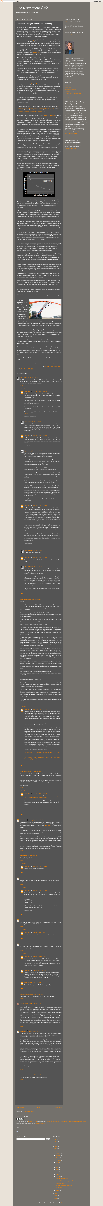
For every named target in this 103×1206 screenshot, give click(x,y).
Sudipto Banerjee (33, 83)
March (57, 1174)
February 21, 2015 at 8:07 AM (36, 820)
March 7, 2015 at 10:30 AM (30, 920)
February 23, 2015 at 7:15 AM (40, 505)
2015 (55, 1151)
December (58, 1153)
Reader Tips (68, 87)
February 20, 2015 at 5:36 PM (34, 771)
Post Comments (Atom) (28, 1111)
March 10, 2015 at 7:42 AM (39, 970)
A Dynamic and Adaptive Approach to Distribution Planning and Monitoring (37, 107)
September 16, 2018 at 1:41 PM (34, 1075)
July (57, 1165)
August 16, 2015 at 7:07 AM (35, 1031)
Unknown (22, 878)
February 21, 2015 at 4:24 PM (34, 421)
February (58, 1176)
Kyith (21, 377)
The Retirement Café (32, 7)
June (57, 1167)
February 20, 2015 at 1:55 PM (40, 709)
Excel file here (47, 825)
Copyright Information (70, 89)
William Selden (24, 1003)
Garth (21, 920)
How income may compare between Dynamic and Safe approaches (38, 110)
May (57, 1169)
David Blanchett (22, 83)
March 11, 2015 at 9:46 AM (34, 982)
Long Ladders (59, 1187)
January (58, 1190)
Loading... (67, 97)
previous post (36, 52)
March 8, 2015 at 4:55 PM (30, 944)
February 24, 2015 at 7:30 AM (40, 557)
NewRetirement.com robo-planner (73, 93)
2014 (55, 1193)
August (57, 1162)
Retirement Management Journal (74, 132)
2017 (55, 1146)
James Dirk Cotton (32, 1121)
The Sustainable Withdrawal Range (64, 1185)
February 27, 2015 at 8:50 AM (33, 878)
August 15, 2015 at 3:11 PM (34, 1003)
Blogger (63, 1202)
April (57, 1172)
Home (39, 1107)
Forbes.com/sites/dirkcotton (71, 34)
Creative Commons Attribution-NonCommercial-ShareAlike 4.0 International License (66, 1121)
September (58, 1160)
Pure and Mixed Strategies (49, 363)
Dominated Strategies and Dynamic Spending (66, 1181)
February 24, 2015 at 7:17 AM (40, 866)
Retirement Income (25, 994)
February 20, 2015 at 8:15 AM (31, 377)
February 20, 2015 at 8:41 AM (40, 391)
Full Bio (67, 85)
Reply (21, 385)
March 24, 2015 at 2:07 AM (36, 994)
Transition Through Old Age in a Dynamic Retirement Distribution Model (42, 796)
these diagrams (53, 537)
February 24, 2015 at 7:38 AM (35, 566)
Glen (21, 855)
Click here (67, 21)
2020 (55, 1139)
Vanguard (26, 413)
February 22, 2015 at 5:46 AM (40, 435)
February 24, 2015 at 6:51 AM (30, 855)
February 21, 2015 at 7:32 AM (40, 793)
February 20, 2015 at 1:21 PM (34, 599)
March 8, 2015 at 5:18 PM (39, 956)
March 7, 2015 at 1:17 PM (39, 932)
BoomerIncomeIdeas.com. (71, 148)
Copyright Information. (40, 1123)
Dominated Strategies (30, 40)
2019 (55, 1141)
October (58, 1157)
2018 (55, 1144)
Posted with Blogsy (57, 366)
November (58, 1155)
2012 (55, 1198)
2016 (55, 1148)
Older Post (58, 1107)
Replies (24, 388)
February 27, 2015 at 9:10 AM (40, 890)
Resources (67, 91)
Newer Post (20, 1107)
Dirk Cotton (27, 391)
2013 (55, 1196)
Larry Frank (23, 599)
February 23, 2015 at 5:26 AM (35, 451)
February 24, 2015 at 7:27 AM (35, 550)
